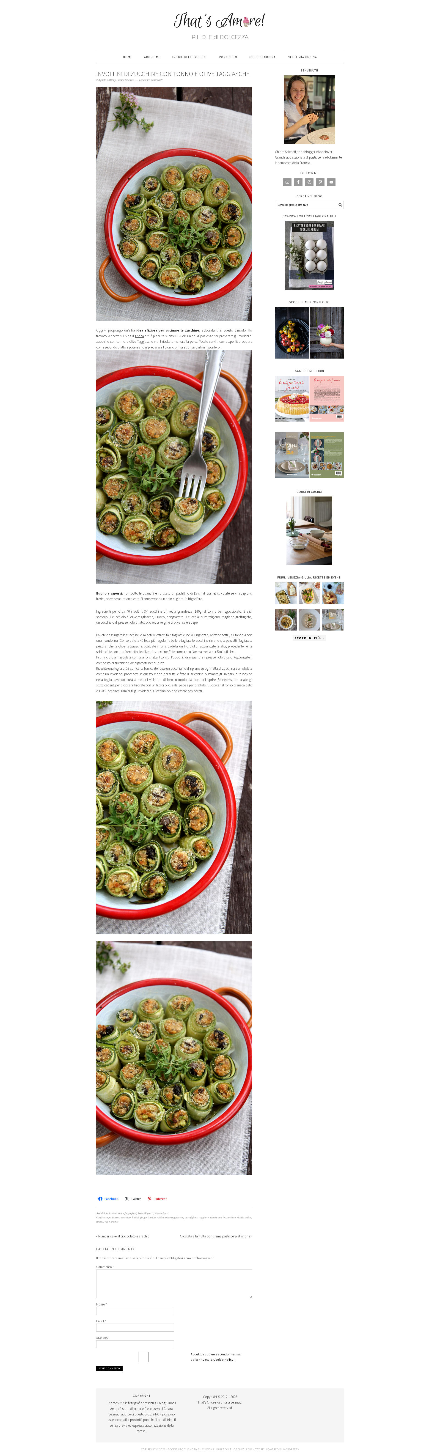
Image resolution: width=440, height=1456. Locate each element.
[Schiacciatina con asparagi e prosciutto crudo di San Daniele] (309, 593)
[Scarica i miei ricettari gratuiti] (309, 255)
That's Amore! (220, 23)
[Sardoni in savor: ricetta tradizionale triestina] (286, 593)
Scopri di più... (309, 638)
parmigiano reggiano (197, 1217)
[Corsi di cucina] (309, 530)
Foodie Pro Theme (180, 1449)
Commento (105, 1267)
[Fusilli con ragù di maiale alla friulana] (286, 620)
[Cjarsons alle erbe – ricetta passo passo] (309, 620)
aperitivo (126, 1217)
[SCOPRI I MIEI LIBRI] (309, 425)
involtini (159, 1217)
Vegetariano (161, 1213)
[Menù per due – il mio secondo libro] (333, 620)
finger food (146, 1217)
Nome (101, 1304)
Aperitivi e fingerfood (124, 1213)
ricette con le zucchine (223, 1217)
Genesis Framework (250, 1449)
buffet (135, 1217)
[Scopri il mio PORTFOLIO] (309, 333)
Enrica (139, 336)
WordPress (291, 1449)
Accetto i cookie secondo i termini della (216, 1357)
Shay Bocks (206, 1449)
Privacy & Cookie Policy (216, 1359)
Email (101, 1321)
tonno (99, 1221)
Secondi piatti (145, 1213)
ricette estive (244, 1217)
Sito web (102, 1337)
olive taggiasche (174, 1217)
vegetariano (111, 1221)
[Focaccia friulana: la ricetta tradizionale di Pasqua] (333, 593)
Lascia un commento (151, 80)
